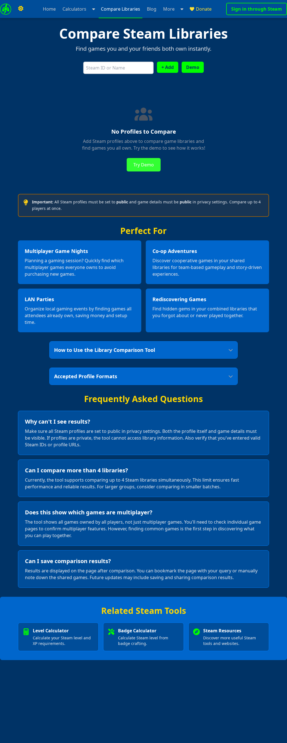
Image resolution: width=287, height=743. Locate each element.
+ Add (167, 67)
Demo (192, 67)
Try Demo (143, 165)
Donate (204, 9)
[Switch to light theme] (21, 9)
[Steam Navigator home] (5, 9)
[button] (78, 9)
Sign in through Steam (256, 9)
